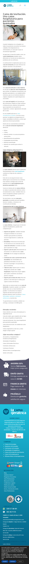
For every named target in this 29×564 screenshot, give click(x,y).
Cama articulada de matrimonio (14, 452)
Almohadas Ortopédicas (9, 341)
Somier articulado (8, 352)
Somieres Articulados (11, 446)
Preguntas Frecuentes (10, 477)
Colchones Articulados (12, 448)
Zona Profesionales (9, 479)
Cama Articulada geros (12, 454)
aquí (2, 558)
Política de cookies (9, 485)
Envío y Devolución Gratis (11, 489)
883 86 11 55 (11, 512)
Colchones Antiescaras (9, 345)
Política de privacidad (10, 487)
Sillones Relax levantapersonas (14, 456)
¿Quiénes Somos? (8, 475)
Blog (5, 473)
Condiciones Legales (9, 483)
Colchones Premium (8, 348)
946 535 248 (6, 539)
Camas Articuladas (10, 444)
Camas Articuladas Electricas (11, 343)
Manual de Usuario (9, 481)
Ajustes (20, 561)
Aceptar (5, 561)
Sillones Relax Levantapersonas (11, 350)
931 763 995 (6, 532)
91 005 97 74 (6, 526)
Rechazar (13, 561)
